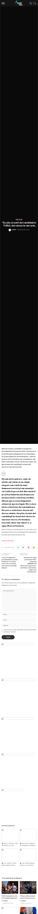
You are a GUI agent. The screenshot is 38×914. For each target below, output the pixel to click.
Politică (19, 219)
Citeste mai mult (8, 541)
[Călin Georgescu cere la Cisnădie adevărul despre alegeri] (10, 887)
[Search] (34, 3)
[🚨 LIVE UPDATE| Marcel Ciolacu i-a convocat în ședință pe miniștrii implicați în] (28, 855)
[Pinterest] (28, 547)
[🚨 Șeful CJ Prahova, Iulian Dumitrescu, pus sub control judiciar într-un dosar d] (10, 835)
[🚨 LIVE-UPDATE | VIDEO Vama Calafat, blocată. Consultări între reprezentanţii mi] (10, 855)
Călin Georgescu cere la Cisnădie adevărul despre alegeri (10, 898)
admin (14, 229)
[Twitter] (23, 547)
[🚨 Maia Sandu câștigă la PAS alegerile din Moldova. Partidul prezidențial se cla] (28, 835)
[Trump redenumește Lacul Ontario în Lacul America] (28, 887)
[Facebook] (18, 547)
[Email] (34, 547)
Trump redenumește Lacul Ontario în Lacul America (28, 898)
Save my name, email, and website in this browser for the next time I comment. (20, 631)
